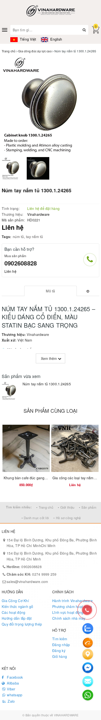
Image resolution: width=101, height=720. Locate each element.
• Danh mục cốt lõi (35, 517)
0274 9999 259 (32, 574)
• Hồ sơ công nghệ (67, 517)
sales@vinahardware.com (27, 581)
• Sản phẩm (87, 507)
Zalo (11, 701)
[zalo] (87, 628)
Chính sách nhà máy (69, 618)
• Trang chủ (44, 507)
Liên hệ (10, 271)
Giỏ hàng (59, 656)
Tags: (6, 236)
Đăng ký (58, 650)
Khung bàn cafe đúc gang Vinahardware (35, 477)
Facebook (14, 677)
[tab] (50, 291)
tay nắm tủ (34, 236)
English (55, 39)
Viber (10, 688)
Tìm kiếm (59, 638)
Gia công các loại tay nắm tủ (75, 477)
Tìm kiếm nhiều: (19, 507)
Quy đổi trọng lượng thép (22, 624)
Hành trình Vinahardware (72, 600)
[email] (87, 667)
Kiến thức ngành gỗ (17, 606)
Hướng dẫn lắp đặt (17, 618)
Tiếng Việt (27, 39)
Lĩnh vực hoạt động (68, 612)
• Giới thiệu (66, 507)
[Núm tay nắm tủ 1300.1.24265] (11, 391)
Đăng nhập (61, 644)
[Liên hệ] (87, 654)
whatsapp (14, 694)
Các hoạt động (13, 612)
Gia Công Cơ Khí (15, 600)
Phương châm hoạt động (72, 606)
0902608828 (20, 263)
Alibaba (12, 683)
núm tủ (18, 236)
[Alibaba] (87, 642)
